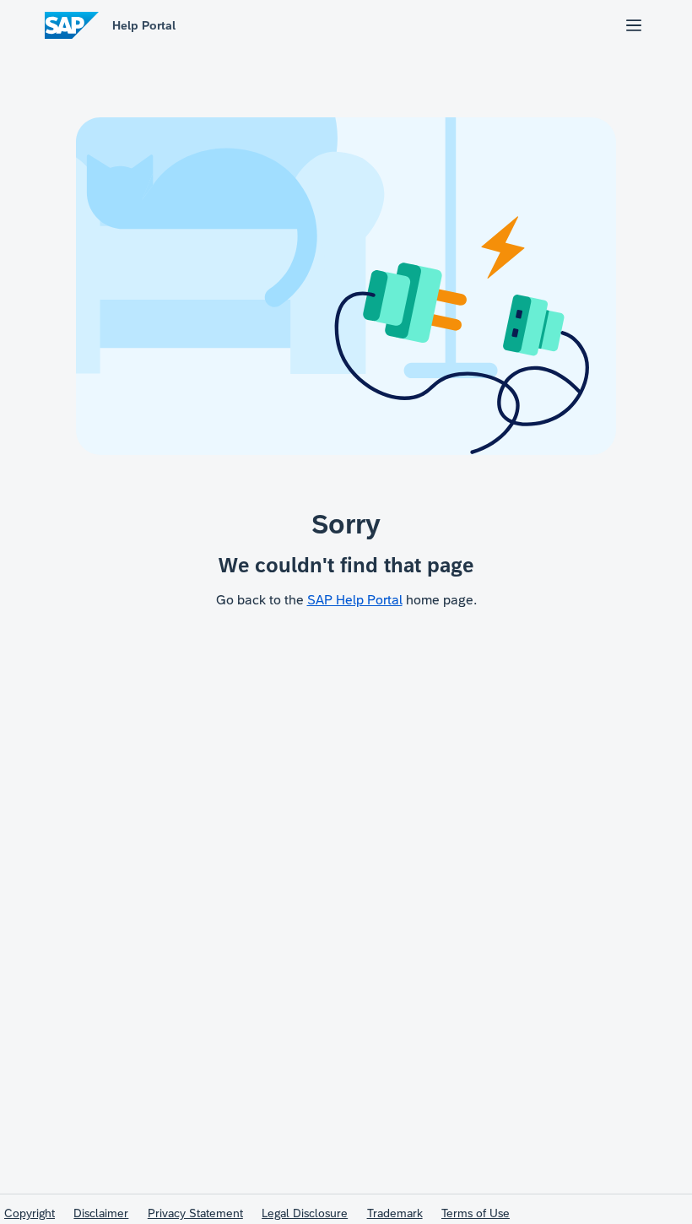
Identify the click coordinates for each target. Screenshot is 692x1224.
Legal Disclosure (305, 1213)
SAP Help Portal (355, 600)
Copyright (29, 1213)
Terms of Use (475, 1213)
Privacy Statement (195, 1213)
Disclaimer (100, 1213)
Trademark (395, 1213)
